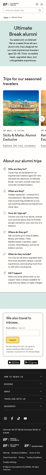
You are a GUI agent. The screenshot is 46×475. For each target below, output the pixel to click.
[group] (21, 118)
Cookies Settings (9, 462)
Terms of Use (34, 452)
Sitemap (6, 452)
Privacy (22, 457)
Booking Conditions (19, 452)
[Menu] (41, 4)
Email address (15, 328)
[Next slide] (42, 119)
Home (6, 17)
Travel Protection (10, 457)
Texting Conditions (34, 457)
